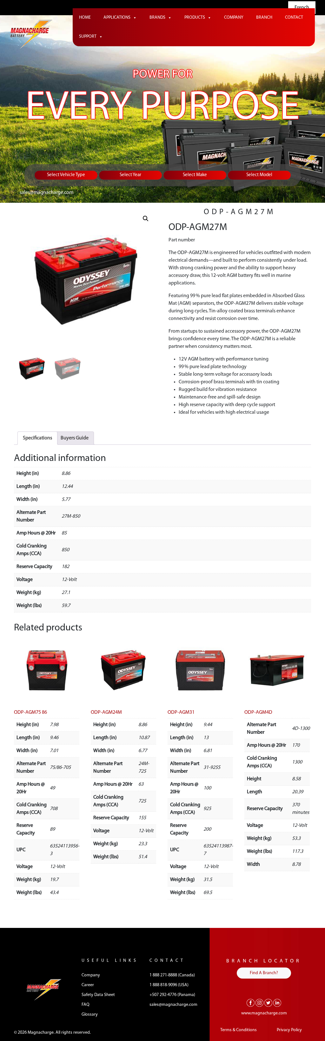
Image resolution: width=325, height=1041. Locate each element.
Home (85, 17)
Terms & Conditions (238, 1030)
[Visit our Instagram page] (259, 1002)
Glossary (90, 1014)
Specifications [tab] (37, 438)
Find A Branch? (264, 973)
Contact (294, 17)
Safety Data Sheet (98, 995)
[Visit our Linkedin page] (277, 1002)
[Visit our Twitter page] (268, 1002)
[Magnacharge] (31, 34)
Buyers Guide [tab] (75, 438)
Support (87, 36)
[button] (145, 218)
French (302, 7)
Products (194, 17)
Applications (116, 17)
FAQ (86, 1004)
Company (233, 17)
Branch (264, 17)
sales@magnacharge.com (46, 192)
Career (88, 985)
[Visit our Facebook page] (251, 1002)
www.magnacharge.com (264, 1013)
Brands (157, 17)
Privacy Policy (289, 1030)
